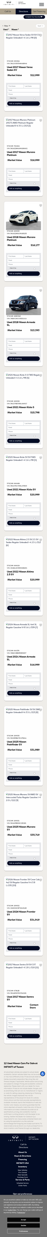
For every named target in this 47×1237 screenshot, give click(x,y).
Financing (22, 1160)
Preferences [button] (21, 1212)
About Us (22, 1152)
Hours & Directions (22, 1156)
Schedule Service (23, 1183)
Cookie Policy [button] (12, 1210)
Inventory (22, 1167)
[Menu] (41, 5)
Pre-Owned (22, 1172)
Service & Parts (23, 1180)
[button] (42, 1073)
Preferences (23, 1231)
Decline (23, 1225)
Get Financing (39, 11)
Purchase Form (22, 1177)
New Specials (22, 1175)
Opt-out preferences (22, 1194)
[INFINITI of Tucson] (15, 2)
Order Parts (22, 1185)
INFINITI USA (22, 1163)
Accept (23, 1220)
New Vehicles (22, 1170)
